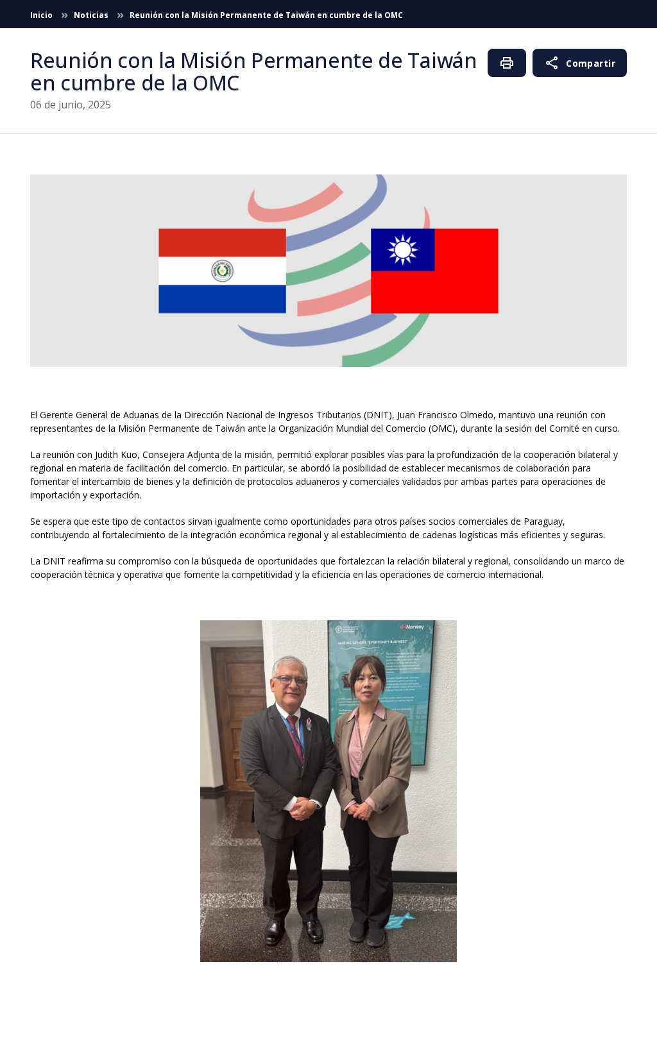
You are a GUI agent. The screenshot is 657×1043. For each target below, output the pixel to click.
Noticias (92, 15)
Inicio (42, 15)
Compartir (579, 63)
